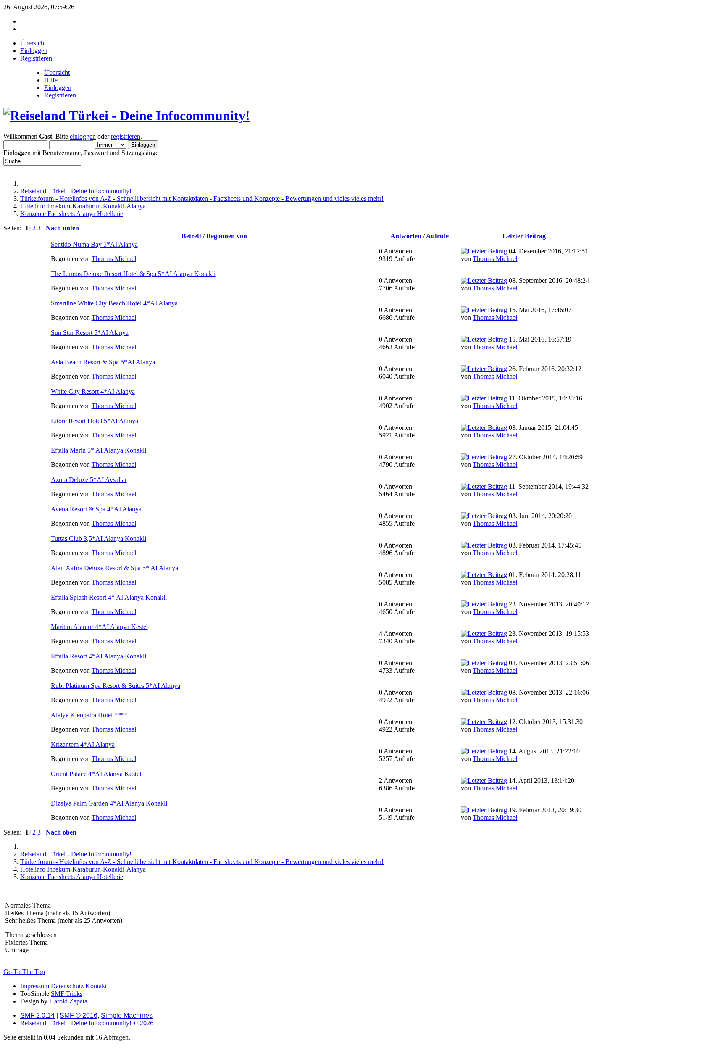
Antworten (405, 236)
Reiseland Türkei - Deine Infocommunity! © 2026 (86, 1023)
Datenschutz (67, 986)
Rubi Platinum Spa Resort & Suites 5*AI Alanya (115, 685)
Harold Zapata (68, 1001)
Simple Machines (127, 1015)
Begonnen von (226, 236)
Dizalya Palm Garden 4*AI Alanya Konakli (109, 803)
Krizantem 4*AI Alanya (83, 744)
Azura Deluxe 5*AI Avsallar (89, 479)
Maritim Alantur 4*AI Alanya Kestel (99, 626)
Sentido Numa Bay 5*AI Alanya (94, 244)
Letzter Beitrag (524, 236)
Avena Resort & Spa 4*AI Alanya (96, 509)
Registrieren (60, 95)
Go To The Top (24, 971)
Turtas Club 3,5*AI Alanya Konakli (98, 538)
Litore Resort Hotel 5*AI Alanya (94, 420)
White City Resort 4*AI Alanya (93, 391)
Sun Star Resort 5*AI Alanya (90, 332)
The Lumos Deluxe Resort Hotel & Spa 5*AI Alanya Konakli (133, 273)
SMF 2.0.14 (37, 1015)
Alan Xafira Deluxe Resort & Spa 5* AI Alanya (114, 567)
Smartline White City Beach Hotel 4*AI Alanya (114, 303)
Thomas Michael (114, 258)
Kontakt (96, 986)
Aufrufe (437, 236)
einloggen (83, 136)
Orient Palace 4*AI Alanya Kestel (96, 773)
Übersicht (57, 72)
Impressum (34, 986)
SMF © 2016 (78, 1015)
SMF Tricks (66, 993)
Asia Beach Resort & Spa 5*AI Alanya (103, 362)
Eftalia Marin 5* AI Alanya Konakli (98, 450)
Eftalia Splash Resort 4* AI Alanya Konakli (109, 597)
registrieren (125, 136)
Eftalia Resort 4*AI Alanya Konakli (98, 656)
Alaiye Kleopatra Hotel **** (89, 715)
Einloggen (57, 87)
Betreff (191, 236)
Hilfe (51, 80)
